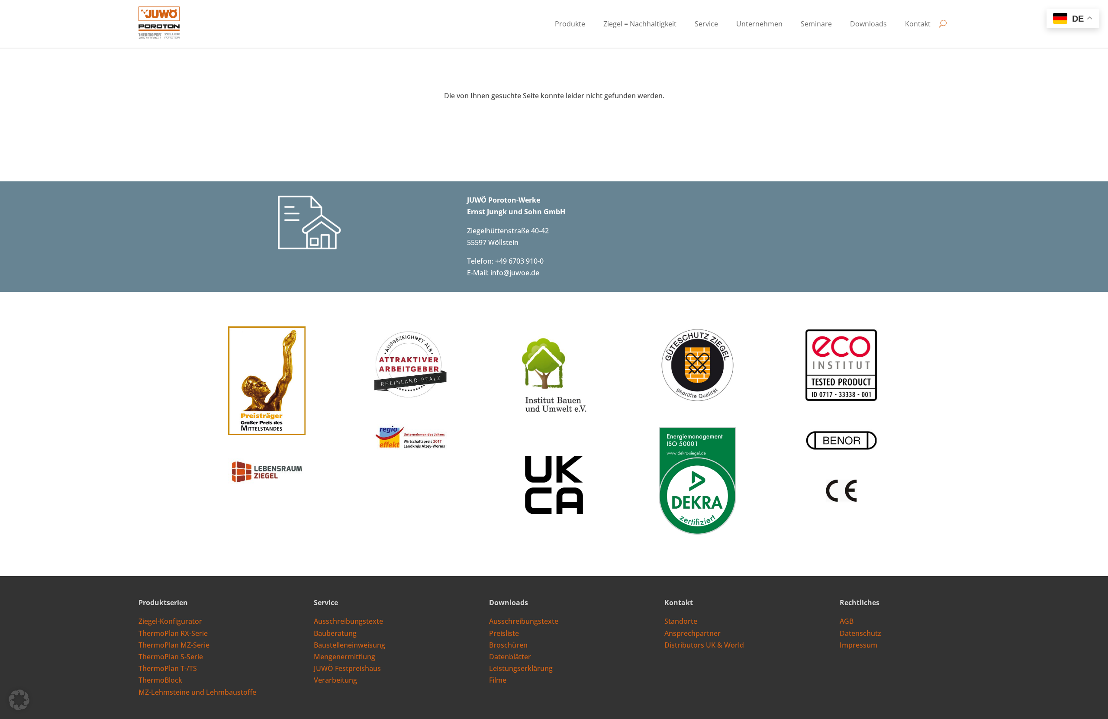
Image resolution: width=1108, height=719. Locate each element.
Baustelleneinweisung (349, 645)
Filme (497, 680)
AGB (847, 621)
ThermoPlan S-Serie (170, 656)
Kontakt (918, 25)
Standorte (680, 621)
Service (706, 25)
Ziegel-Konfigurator (170, 621)
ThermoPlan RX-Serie (173, 633)
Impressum (858, 645)
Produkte (570, 25)
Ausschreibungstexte (348, 621)
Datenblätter (510, 656)
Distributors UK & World (704, 645)
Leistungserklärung (521, 668)
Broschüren (508, 645)
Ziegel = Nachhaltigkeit (639, 25)
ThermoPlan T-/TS (167, 668)
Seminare (816, 25)
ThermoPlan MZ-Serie (173, 645)
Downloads (868, 25)
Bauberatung (335, 633)
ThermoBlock (160, 680)
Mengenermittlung (344, 656)
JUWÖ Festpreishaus (347, 668)
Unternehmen (759, 25)
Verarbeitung (335, 680)
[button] (19, 700)
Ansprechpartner (692, 633)
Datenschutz (860, 633)
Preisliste (504, 633)
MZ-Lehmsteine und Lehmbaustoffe (197, 692)
